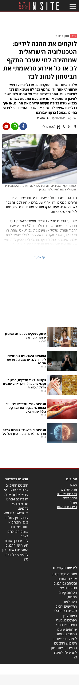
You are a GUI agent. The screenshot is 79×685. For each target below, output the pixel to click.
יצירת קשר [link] (70, 498)
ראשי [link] (73, 485)
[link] (39, 6)
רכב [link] (74, 36)
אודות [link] (73, 502)
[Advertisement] (39, 24)
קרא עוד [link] (39, 257)
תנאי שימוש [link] (69, 489)
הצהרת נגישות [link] (67, 507)
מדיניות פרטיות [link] (67, 494)
